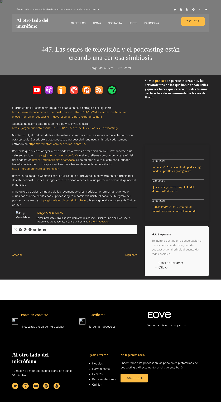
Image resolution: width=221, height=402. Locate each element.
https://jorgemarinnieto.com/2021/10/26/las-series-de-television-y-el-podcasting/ (65, 128)
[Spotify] (30, 230)
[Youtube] (34, 230)
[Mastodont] (25, 230)
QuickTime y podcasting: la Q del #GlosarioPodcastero (173, 189)
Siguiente (131, 255)
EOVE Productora (99, 221)
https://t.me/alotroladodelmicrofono (63, 200)
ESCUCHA (192, 21)
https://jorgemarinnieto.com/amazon (35, 168)
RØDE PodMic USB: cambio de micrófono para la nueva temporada (174, 209)
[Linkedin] (39, 230)
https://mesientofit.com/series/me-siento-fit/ (57, 144)
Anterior (17, 255)
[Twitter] (15, 230)
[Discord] (44, 230)
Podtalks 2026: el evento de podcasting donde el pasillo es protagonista (176, 169)
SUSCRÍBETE (134, 378)
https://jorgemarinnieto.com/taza (53, 160)
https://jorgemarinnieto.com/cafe (57, 155)
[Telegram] (20, 230)
